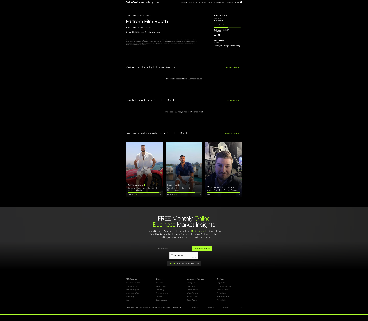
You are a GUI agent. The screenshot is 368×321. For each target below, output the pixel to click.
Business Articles (162, 293)
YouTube (226, 307)
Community (160, 289)
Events (210, 2)
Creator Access (192, 300)
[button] (184, 2)
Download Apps (161, 300)
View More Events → (233, 101)
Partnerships (191, 286)
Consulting (230, 2)
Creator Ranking (219, 2)
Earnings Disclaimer (223, 296)
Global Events (161, 286)
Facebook (195, 307)
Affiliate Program (192, 293)
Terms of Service (223, 289)
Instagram (210, 307)
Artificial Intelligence (132, 289)
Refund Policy (221, 293)
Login (237, 2)
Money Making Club (132, 293)
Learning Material (192, 296)
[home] (142, 2)
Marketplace (191, 283)
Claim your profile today (231, 46)
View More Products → (232, 68)
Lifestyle (128, 300)
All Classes (202, 2)
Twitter (240, 307)
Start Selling (193, 2)
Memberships (130, 296)
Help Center (221, 283)
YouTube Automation (133, 283)
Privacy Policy (221, 300)
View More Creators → (232, 134)
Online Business (131, 286)
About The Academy (224, 286)
